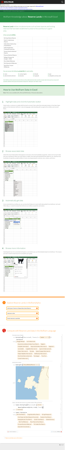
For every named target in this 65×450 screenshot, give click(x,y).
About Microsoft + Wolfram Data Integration (13, 11)
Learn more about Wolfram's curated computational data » (14, 7)
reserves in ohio (11, 313)
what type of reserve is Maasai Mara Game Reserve (19, 308)
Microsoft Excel (39, 6)
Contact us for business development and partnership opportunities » (16, 9)
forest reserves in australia (13, 318)
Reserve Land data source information (13, 438)
